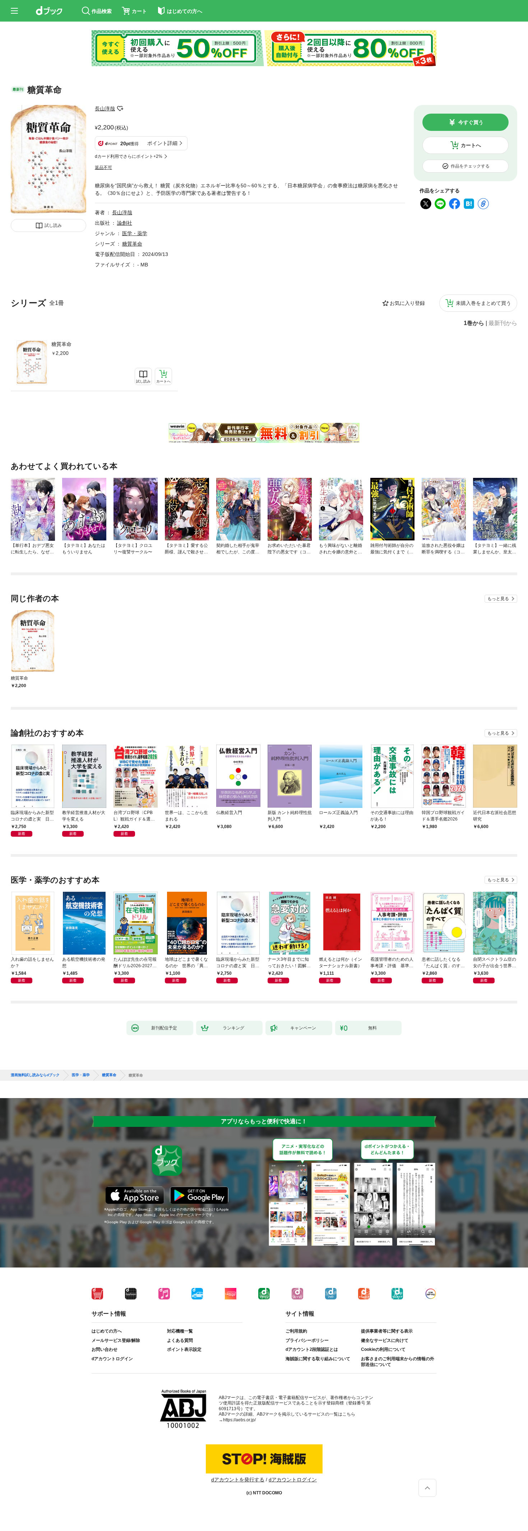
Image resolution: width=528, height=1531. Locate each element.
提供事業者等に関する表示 (387, 1331)
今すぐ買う (470, 122)
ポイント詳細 (162, 143)
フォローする (120, 108)
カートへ (471, 145)
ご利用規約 (296, 1331)
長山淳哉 (105, 108)
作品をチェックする (470, 166)
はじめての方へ (107, 1331)
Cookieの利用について (383, 1349)
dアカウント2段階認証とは (312, 1349)
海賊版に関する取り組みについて (318, 1358)
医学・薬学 (134, 233)
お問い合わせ (104, 1349)
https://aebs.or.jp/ (239, 1419)
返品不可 (103, 167)
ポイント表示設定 (184, 1349)
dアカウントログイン (112, 1358)
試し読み (53, 225)
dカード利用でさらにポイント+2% (128, 156)
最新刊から (502, 323)
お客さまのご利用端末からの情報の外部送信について (397, 1361)
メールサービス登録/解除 (116, 1340)
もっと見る (498, 598)
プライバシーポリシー (307, 1340)
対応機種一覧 (180, 1331)
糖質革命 (61, 344)
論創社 (124, 223)
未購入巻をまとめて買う (483, 303)
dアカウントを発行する (237, 1479)
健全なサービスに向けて (384, 1340)
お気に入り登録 (407, 303)
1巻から (474, 323)
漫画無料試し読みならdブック (35, 1075)
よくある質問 (180, 1340)
